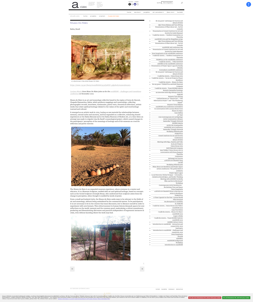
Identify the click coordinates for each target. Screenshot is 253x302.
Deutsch (131, 1)
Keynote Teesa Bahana (175, 105)
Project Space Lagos (176, 173)
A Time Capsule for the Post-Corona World (168, 197)
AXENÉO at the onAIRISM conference (170, 64)
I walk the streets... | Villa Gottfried (171, 62)
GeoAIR (180, 236)
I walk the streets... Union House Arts (170, 76)
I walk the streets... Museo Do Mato (171, 82)
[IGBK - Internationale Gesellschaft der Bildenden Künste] (97, 4)
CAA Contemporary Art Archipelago (171, 117)
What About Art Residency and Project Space (168, 167)
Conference (179, 156)
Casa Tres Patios (177, 210)
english (137, 1)
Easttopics (179, 228)
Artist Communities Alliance (173, 119)
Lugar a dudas (178, 216)
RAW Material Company (174, 148)
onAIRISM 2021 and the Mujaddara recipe (169, 39)
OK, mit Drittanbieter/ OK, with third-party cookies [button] (236, 297)
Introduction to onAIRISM (174, 245)
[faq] (132, 4)
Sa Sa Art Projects (177, 144)
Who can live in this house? (173, 181)
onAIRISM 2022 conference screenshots (169, 107)
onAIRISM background (175, 240)
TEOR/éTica (179, 133)
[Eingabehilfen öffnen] (248, 4)
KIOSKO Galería (177, 123)
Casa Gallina (178, 113)
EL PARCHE (179, 204)
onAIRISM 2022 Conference (173, 127)
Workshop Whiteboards (175, 131)
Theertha (180, 154)
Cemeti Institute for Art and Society (170, 136)
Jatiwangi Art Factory (175, 158)
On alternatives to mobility (173, 202)
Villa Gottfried (178, 199)
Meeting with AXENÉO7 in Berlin (171, 179)
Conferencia (179, 138)
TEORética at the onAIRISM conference (169, 60)
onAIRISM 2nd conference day (172, 47)
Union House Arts (177, 146)
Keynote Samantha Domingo (173, 90)
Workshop (179, 183)
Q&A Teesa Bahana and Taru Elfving (170, 25)
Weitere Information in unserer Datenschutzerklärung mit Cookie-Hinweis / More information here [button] (84, 299)
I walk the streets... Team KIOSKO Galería (169, 88)
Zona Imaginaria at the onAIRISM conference (167, 53)
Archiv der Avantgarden (175, 125)
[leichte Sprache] (135, 4)
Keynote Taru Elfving (175, 96)
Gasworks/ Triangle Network (173, 121)
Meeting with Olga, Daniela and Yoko (170, 142)
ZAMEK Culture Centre (175, 222)
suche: (159, 2)
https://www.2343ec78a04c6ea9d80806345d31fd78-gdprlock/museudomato (100, 85)
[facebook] (129, 4)
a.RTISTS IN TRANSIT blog (173, 160)
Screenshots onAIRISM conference (171, 70)
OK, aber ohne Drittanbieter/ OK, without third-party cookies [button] (205, 297)
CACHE (180, 162)
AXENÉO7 (179, 238)
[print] (137, 4)
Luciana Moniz (76, 91)
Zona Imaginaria (177, 189)
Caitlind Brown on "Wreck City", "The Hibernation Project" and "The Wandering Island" (168, 100)
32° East (180, 115)
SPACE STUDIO (178, 140)
